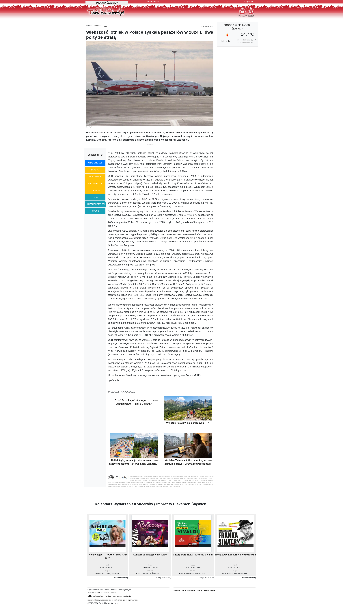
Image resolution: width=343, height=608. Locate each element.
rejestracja (126, 596)
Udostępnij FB (95, 154)
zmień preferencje (115, 600)
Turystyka (97, 26)
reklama (91, 596)
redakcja (99, 596)
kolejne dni (225, 41)
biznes (95, 211)
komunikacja (95, 183)
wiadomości (95, 163)
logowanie (117, 596)
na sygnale (95, 176)
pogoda (177, 590)
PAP (105, 26)
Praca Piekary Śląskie (206, 590)
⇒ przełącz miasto (108, 592)
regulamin (91, 600)
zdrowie (95, 197)
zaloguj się (248, 2)
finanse (192, 590)
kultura (95, 190)
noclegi (185, 590)
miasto (95, 170)
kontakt (108, 596)
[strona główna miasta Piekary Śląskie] (105, 10)
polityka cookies (102, 600)
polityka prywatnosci (130, 600)
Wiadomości (153, 2)
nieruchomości (96, 204)
